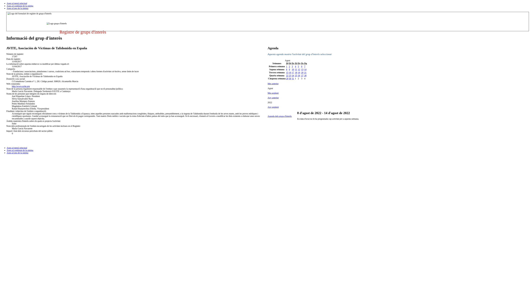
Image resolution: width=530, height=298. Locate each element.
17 (293, 72)
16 (290, 72)
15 (287, 72)
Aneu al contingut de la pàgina (20, 6)
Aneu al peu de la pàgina (17, 8)
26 (299, 75)
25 (296, 75)
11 (296, 69)
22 (287, 75)
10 (293, 69)
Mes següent (273, 93)
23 (290, 75)
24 (293, 75)
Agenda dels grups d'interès (280, 116)
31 (293, 78)
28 (305, 75)
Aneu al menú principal (17, 3)
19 (299, 72)
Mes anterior (273, 84)
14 (305, 69)
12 (299, 69)
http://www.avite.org (21, 86)
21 (305, 72)
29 (287, 78)
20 (302, 72)
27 (302, 75)
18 (296, 72)
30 (290, 78)
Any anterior (273, 98)
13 (302, 69)
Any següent (273, 107)
